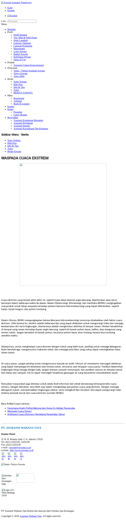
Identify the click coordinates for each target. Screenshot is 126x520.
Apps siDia (19, 76)
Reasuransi (19, 98)
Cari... (4, 21)
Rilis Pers (18, 84)
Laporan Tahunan (22, 43)
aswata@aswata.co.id (20, 447)
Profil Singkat (20, 35)
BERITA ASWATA (23, 92)
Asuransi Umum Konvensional (29, 65)
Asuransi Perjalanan (23, 123)
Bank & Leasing (22, 103)
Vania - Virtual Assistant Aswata (29, 70)
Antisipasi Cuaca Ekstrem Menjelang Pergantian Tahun (36, 414)
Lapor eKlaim (20, 114)
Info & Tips (19, 87)
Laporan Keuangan (23, 46)
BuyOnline (12, 117)
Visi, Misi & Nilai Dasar (25, 37)
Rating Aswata (21, 54)
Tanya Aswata (20, 73)
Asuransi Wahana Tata (30, 516)
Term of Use (20, 59)
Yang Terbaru (20, 81)
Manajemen (19, 48)
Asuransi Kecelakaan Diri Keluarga (31, 128)
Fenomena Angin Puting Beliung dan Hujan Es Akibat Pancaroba (41, 408)
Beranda (11, 29)
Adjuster (18, 101)
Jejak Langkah (21, 40)
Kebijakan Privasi (22, 57)
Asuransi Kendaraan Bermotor (28, 120)
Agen (16, 90)
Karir (9, 7)
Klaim (10, 109)
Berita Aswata (14, 151)
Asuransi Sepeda (22, 126)
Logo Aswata (20, 51)
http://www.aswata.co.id (21, 450)
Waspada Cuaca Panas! (19, 411)
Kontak (11, 10)
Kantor (10, 106)
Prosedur (18, 112)
